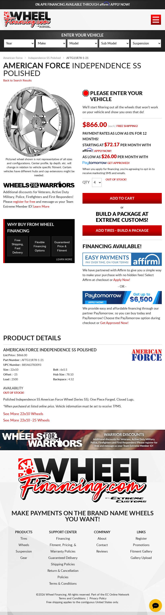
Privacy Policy (98, 598)
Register (141, 538)
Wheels (24, 545)
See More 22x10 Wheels (23, 414)
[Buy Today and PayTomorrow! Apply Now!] (122, 298)
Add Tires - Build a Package (122, 231)
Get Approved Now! (114, 323)
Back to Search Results (17, 80)
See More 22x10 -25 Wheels (26, 420)
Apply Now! (102, 151)
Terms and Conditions (72, 598)
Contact (102, 545)
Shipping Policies (63, 564)
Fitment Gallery (141, 551)
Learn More (41, 206)
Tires (23, 538)
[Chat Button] (155, 605)
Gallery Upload (141, 558)
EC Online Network (117, 594)
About (102, 538)
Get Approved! (118, 163)
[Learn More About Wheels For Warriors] (82, 440)
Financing (63, 538)
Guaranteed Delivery (62, 558)
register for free (24, 201)
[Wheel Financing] (82, 480)
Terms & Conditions (63, 583)
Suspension (24, 551)
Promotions (141, 545)
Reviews (102, 551)
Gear (23, 558)
